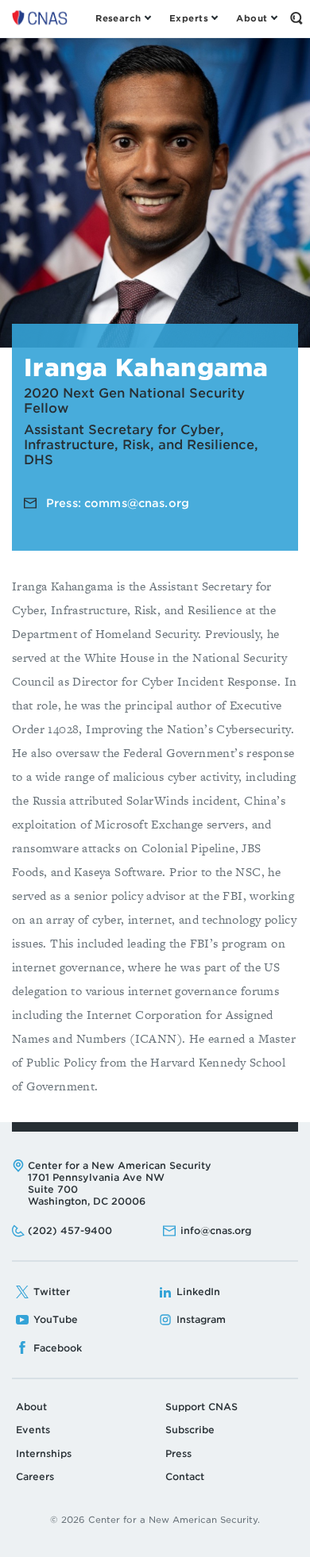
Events (33, 1430)
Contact (184, 1476)
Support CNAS (201, 1407)
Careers (35, 1476)
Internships (44, 1453)
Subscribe (190, 1430)
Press (178, 1453)
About (31, 1407)
